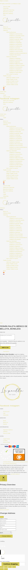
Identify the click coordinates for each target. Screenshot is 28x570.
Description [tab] (6, 351)
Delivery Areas (7, 28)
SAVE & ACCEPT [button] (4, 509)
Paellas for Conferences (15, 46)
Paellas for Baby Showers (16, 63)
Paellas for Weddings (15, 58)
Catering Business (11, 32)
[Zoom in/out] (2, 567)
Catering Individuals (11, 56)
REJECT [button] (18, 474)
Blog (4, 86)
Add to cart (5, 347)
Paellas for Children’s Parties (16, 65)
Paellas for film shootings (16, 49)
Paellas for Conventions (15, 44)
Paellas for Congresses (15, 42)
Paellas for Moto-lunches (16, 51)
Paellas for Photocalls (15, 37)
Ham (1, 323)
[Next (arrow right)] (6, 569)
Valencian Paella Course (12, 77)
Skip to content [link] (4, 0)
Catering (5, 30)
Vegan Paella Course (11, 79)
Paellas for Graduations (15, 68)
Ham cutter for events (12, 74)
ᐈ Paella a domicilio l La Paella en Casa (10, 3)
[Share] (10, 567)
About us (5, 27)
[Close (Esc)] (14, 567)
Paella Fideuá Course (12, 82)
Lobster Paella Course (12, 84)
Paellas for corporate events (16, 35)
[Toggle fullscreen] (6, 567)
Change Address (6, 536)
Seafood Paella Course (12, 81)
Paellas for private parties (16, 70)
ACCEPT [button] (13, 474)
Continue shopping (10, 564)
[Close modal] (2, 517)
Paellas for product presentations (18, 53)
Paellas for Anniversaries (15, 67)
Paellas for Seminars (14, 47)
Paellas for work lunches (15, 33)
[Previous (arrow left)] (2, 569)
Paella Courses (7, 75)
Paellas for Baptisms (14, 61)
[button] (14, 25)
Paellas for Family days (15, 72)
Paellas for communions (15, 60)
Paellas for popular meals (16, 39)
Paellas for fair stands (15, 54)
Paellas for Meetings (14, 41)
